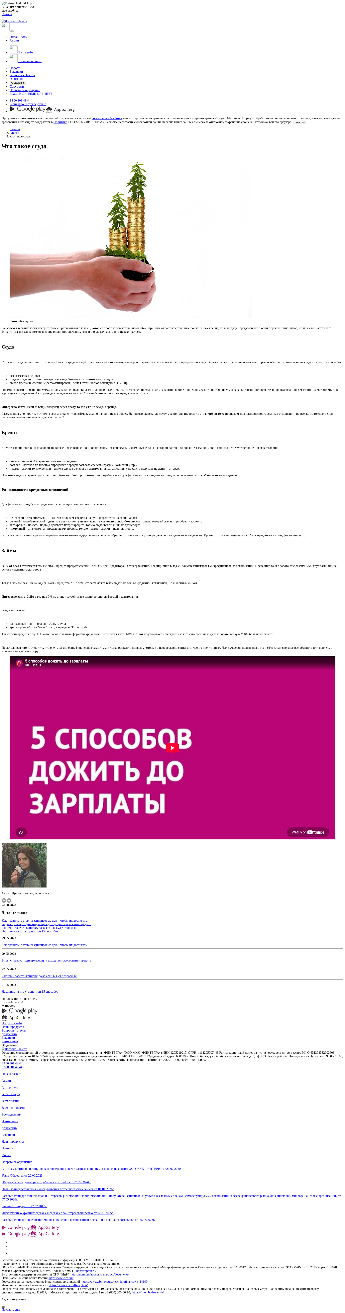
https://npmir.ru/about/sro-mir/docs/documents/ (99, 1274)
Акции (14, 40)
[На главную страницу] (14, 1049)
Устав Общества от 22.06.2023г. (23, 1175)
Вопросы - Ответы (22, 75)
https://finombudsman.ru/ (148, 1292)
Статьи (14, 132)
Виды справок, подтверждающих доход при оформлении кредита (46, 924)
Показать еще (11, 1309)
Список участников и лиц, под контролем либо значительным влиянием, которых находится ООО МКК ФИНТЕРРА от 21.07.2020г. (92, 1168)
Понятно (299, 122)
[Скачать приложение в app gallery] (60, 111)
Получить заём (12, 1023)
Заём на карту (11, 1094)
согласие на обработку (107, 118)
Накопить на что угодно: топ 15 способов (30, 931)
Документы (17, 86)
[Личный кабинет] (6, 30)
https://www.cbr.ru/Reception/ (68, 1285)
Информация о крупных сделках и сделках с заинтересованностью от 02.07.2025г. (58, 1213)
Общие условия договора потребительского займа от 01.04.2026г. (46, 1182)
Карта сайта (10, 1041)
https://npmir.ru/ (85, 1271)
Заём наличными (13, 1107)
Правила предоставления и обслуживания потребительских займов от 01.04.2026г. (58, 1189)
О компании (18, 78)
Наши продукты (13, 1027)
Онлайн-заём (18, 37)
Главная (15, 129)
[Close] (3, 1307)
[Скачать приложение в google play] (28, 111)
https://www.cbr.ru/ (61, 1278)
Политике (60, 122)
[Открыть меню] (12, 31)
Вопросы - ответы (14, 1030)
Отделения (18, 82)
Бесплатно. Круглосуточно (28, 104)
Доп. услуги (10, 1087)
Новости (15, 68)
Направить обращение (25, 90)
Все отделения (11, 1114)
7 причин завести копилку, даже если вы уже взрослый (39, 927)
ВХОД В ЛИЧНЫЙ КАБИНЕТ (31, 93)
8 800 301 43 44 (20, 100)
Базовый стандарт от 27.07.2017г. (24, 1206)
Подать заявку (11, 1073)
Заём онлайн (10, 1101)
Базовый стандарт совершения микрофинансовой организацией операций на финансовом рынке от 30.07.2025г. (78, 1219)
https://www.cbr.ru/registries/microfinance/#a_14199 (114, 1281)
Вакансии (16, 71)
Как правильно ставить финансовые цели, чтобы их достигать (44, 920)
